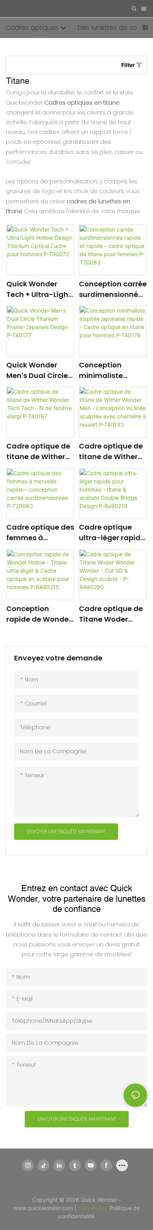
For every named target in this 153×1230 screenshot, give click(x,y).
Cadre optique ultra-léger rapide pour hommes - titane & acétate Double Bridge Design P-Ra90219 (112, 532)
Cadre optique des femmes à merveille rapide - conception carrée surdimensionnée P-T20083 (40, 532)
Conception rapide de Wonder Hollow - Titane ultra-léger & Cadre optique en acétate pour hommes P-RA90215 (38, 614)
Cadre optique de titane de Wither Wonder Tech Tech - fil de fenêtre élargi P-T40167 (39, 451)
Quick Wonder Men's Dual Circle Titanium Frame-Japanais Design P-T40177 (37, 370)
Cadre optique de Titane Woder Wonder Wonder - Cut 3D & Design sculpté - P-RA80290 (111, 614)
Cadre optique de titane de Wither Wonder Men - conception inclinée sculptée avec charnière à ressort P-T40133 (111, 451)
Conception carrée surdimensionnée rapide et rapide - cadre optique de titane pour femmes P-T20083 (113, 289)
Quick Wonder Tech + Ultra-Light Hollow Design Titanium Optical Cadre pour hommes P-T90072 (38, 289)
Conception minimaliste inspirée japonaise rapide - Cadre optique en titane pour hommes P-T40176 (112, 370)
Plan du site (93, 1208)
